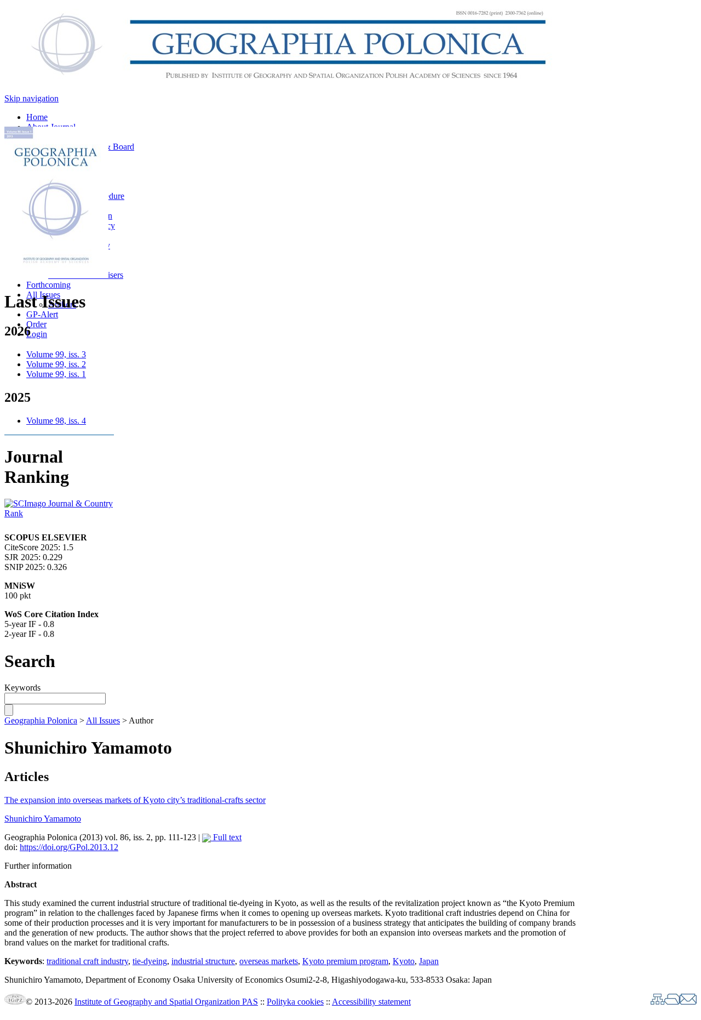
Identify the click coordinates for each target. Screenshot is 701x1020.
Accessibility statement (371, 1001)
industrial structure (203, 961)
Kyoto (404, 961)
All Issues (103, 720)
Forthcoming (48, 284)
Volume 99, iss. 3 (56, 354)
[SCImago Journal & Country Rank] (59, 513)
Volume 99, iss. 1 (56, 374)
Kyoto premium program (345, 961)
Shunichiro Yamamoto (42, 818)
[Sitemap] (657, 1001)
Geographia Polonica (40, 720)
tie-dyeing (150, 961)
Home (37, 117)
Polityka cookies (295, 1001)
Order (36, 324)
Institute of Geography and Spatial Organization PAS (166, 1001)
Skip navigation (31, 98)
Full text (226, 837)
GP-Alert (42, 314)
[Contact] (688, 1001)
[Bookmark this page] (672, 1001)
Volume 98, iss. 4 (56, 420)
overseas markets (268, 961)
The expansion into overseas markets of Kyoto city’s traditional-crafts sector (135, 800)
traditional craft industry (87, 961)
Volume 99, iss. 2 (56, 364)
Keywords (22, 687)
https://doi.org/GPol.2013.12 (69, 847)
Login (36, 334)
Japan (429, 961)
